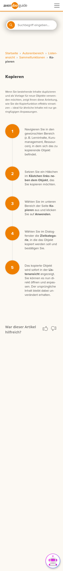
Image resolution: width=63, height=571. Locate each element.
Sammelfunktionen (32, 57)
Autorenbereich (33, 53)
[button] (45, 328)
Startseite (11, 53)
